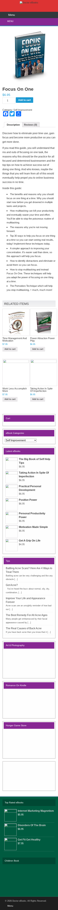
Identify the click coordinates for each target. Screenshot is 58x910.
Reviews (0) (30, 124)
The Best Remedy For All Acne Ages (26, 615)
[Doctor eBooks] (29, 2)
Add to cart (24, 100)
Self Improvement (22, 109)
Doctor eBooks (19, 901)
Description (13, 124)
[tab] (13, 124)
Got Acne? (12, 585)
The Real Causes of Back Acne (24, 628)
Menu (10, 21)
